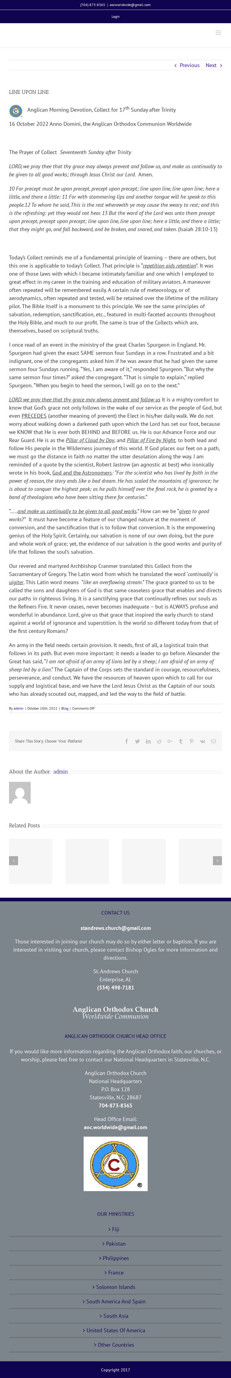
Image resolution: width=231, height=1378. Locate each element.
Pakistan (116, 1243)
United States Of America (116, 1330)
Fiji (115, 1229)
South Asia (115, 1315)
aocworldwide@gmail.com (130, 4)
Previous (190, 65)
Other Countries (116, 1344)
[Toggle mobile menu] (219, 32)
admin (18, 708)
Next (211, 65)
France (116, 1272)
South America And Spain (116, 1301)
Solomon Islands (115, 1287)
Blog (64, 708)
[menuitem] (116, 16)
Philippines (116, 1258)
